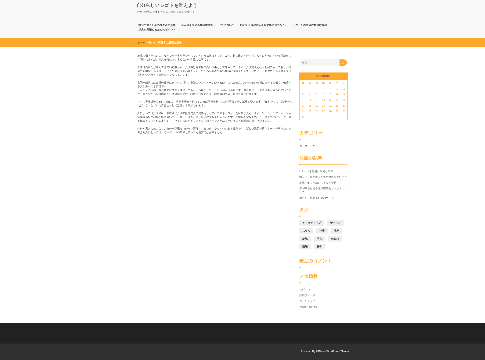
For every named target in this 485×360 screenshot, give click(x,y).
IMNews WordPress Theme (332, 351)
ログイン (304, 289)
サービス (335, 222)
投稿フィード (307, 295)
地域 (305, 238)
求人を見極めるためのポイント (157, 29)
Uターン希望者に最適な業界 (310, 24)
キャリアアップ (311, 222)
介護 (322, 230)
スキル (306, 230)
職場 (305, 246)
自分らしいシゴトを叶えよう (167, 5)
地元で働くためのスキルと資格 (157, 24)
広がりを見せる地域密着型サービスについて (207, 24)
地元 (336, 230)
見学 (319, 246)
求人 (319, 238)
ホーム (141, 42)
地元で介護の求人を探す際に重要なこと (264, 24)
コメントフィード (310, 300)
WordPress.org (308, 306)
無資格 (335, 238)
